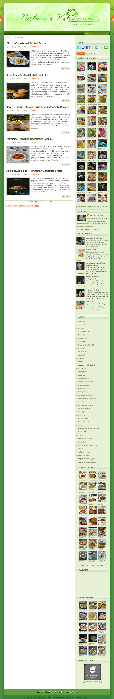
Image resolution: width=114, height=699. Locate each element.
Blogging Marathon (84, 345)
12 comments (34, 46)
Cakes (80, 355)
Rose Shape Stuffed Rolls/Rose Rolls (27, 75)
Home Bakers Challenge (85, 395)
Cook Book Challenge (85, 365)
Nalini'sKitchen (55, 692)
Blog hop (81, 342)
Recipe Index (18, 37)
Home (7, 37)
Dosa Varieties (83, 378)
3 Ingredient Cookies (92, 290)
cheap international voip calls (79, 697)
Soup (79, 435)
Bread (80, 348)
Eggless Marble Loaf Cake (94, 238)
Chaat (80, 358)
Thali (79, 449)
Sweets (80, 442)
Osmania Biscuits (91, 250)
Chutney (80, 362)
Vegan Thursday (83, 455)
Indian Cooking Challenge (86, 398)
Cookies (80, 368)
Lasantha (55, 697)
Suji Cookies (89, 301)
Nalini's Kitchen (96, 215)
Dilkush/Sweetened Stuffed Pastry (26, 43)
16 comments (34, 174)
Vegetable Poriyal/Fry (85, 459)
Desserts (81, 372)
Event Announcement (85, 382)
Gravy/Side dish (83, 388)
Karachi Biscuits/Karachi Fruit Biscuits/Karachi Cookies (37, 107)
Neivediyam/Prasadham (86, 405)
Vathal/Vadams (83, 452)
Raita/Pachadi (82, 419)
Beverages (81, 338)
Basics (80, 335)
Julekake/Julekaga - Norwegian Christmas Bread (34, 171)
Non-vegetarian (83, 408)
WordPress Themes (39, 697)
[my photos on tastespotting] (92, 682)
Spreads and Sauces (84, 439)
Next (51, 201)
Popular (80, 53)
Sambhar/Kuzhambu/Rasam (87, 429)
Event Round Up (83, 385)
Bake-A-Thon (82, 332)
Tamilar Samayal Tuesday (86, 445)
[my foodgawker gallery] (92, 680)
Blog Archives (91, 53)
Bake (79, 328)
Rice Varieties (82, 422)
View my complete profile (87, 229)
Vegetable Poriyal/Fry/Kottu (87, 462)
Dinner (80, 375)
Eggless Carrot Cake (92, 276)
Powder (80, 415)
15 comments (34, 110)
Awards (80, 325)
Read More (65, 68)
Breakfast (81, 352)
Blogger (101, 565)
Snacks (80, 432)
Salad (80, 425)
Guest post (81, 392)
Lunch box (81, 402)
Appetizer (81, 322)
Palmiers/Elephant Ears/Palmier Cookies (29, 139)
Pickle (80, 412)
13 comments (34, 78)
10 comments (34, 142)
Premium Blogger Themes (64, 697)
